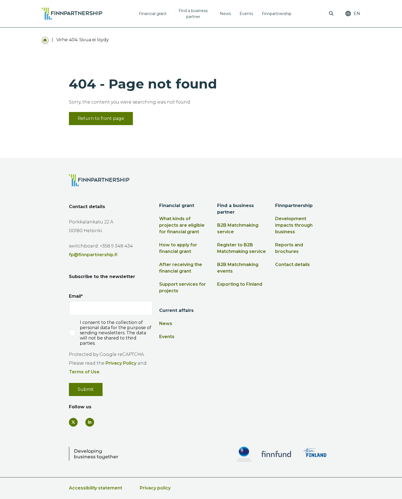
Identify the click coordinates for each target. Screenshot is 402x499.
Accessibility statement (95, 488)
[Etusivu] (45, 39)
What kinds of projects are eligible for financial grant (182, 225)
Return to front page (101, 118)
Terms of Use (84, 371)
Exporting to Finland (239, 284)
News (225, 13)
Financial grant (153, 13)
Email (75, 296)
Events (246, 13)
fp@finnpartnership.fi (93, 254)
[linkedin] (89, 422)
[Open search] (331, 13)
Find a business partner (193, 13)
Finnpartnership (277, 13)
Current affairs (176, 310)
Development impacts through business (294, 225)
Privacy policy (155, 488)
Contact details (292, 264)
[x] (73, 422)
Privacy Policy (121, 363)
